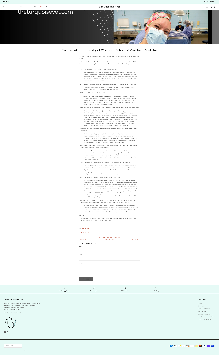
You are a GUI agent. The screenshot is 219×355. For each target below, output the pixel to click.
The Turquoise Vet (12, 350)
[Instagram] (6, 1)
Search (200, 303)
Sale (41, 7)
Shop (21, 7)
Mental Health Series (86, 232)
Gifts (35, 7)
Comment (81, 263)
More (47, 7)
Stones (28, 7)
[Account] (206, 7)
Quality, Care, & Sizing (204, 319)
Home (5, 7)
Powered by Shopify (21, 350)
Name (80, 246)
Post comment (86, 279)
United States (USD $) (209, 1)
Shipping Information (204, 309)
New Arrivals (13, 7)
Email (80, 254)
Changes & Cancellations (205, 314)
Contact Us (201, 306)
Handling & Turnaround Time (206, 317)
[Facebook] (4, 1)
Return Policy (202, 311)
